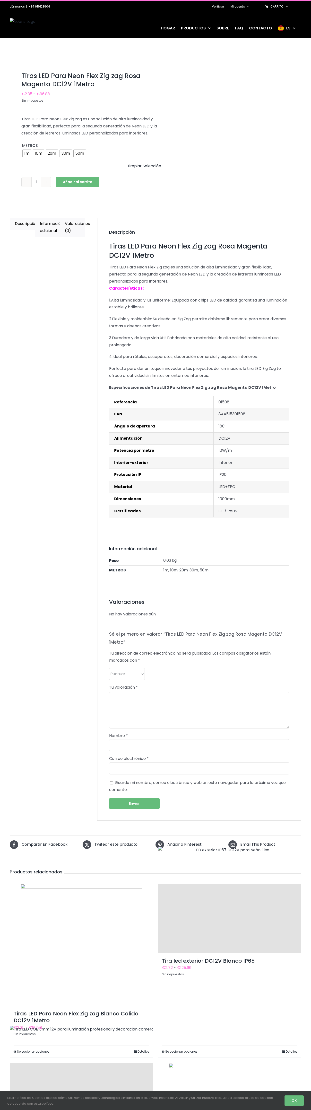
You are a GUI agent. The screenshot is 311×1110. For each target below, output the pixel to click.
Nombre (118, 735)
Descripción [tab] (25, 223)
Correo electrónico (129, 758)
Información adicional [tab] (50, 227)
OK (294, 1100)
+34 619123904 (39, 6)
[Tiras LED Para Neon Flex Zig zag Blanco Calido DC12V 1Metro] (81, 944)
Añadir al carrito (77, 181)
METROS (30, 145)
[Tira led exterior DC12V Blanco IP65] (229, 918)
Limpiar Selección (144, 166)
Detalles (291, 1051)
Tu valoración (123, 687)
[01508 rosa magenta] (80, 56)
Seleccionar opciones (181, 1051)
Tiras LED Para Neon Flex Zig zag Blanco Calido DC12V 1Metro (76, 1017)
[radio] (27, 153)
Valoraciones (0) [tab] (75, 227)
